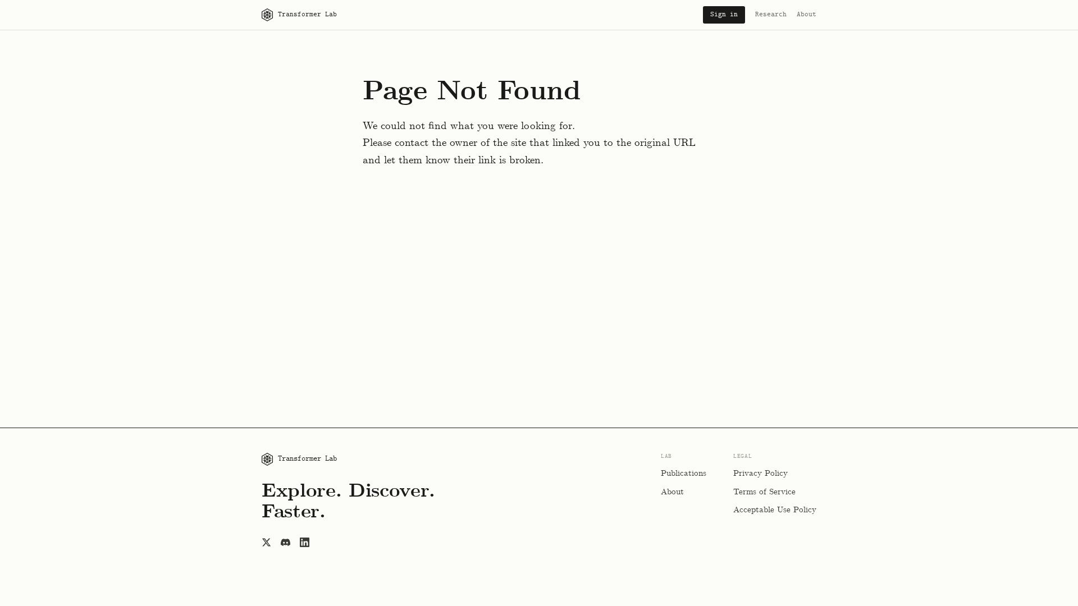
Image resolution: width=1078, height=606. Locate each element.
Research (771, 14)
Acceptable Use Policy (774, 510)
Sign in (724, 14)
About (806, 14)
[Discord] (285, 542)
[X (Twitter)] (266, 542)
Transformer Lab (307, 14)
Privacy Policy (760, 473)
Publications (683, 473)
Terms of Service (764, 492)
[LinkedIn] (304, 542)
